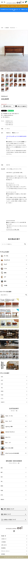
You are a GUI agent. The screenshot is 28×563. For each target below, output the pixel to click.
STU (2, 398)
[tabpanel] (14, 51)
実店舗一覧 (3, 535)
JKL (2, 387)
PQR (2, 395)
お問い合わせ (7, 106)
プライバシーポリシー (5, 551)
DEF (2, 380)
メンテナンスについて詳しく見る (12, 229)
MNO (2, 391)
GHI (2, 384)
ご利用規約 (3, 542)
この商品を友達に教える (7, 115)
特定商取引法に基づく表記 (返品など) (10, 113)
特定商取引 (3, 548)
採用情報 (3, 554)
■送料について (15, 132)
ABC (2, 376)
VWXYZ (2, 402)
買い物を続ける (5, 117)
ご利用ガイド (3, 538)
